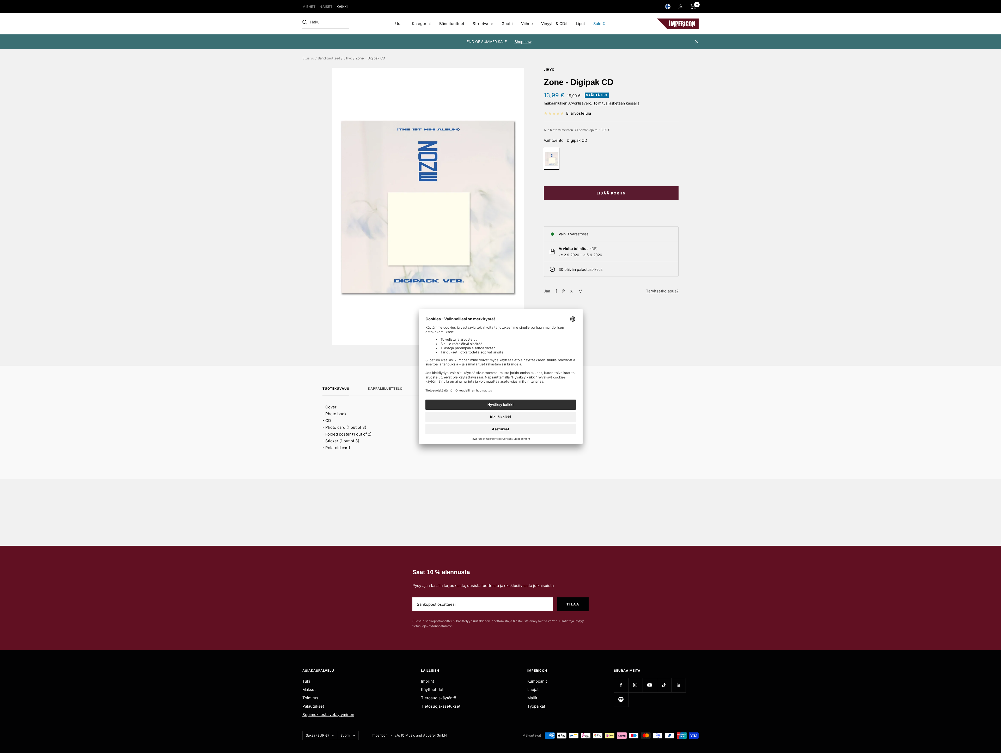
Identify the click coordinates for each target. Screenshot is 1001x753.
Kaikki (342, 7)
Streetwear (483, 23)
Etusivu (308, 58)
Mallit (532, 697)
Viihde (527, 23)
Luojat (533, 689)
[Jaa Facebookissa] (556, 291)
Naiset (326, 7)
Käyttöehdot (432, 689)
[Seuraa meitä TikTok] (664, 685)
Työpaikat (536, 706)
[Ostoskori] (693, 6)
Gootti (507, 23)
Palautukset (313, 706)
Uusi (399, 23)
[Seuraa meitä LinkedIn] (678, 685)
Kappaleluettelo (385, 388)
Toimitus (310, 697)
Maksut (309, 689)
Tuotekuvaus (335, 388)
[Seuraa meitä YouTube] (650, 685)
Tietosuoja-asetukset (440, 706)
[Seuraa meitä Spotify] (621, 699)
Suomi (345, 735)
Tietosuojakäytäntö (438, 697)
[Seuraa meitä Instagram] (635, 685)
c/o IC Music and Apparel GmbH (421, 735)
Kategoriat (421, 23)
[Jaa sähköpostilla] (580, 291)
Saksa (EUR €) (317, 735)
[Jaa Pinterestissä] (563, 291)
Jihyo (348, 58)
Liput (580, 23)
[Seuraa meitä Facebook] (621, 685)
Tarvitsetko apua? (662, 291)
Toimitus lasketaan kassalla (616, 103)
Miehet (308, 7)
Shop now (523, 41)
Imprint (427, 681)
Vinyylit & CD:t (554, 23)
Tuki (306, 681)
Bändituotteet (451, 23)
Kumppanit (537, 681)
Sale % (599, 23)
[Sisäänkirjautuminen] (681, 6)
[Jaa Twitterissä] (571, 291)
